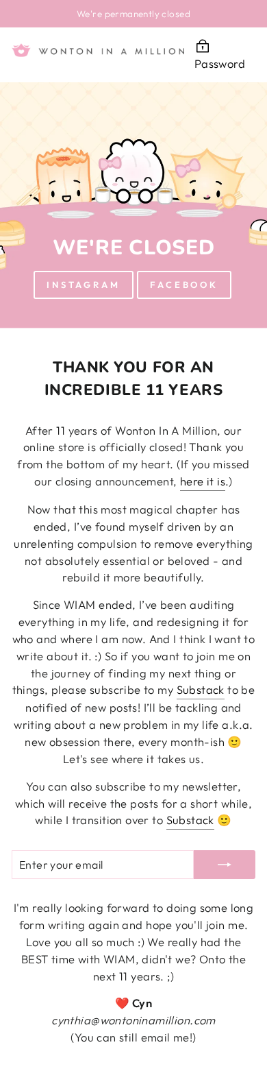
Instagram (83, 284)
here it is (202, 481)
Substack (201, 689)
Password (219, 63)
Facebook (184, 284)
